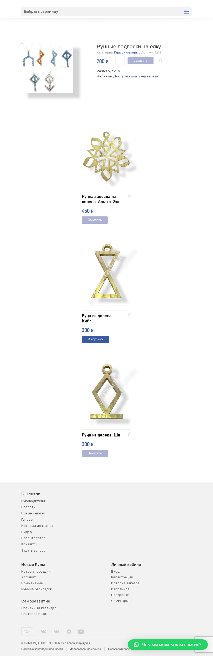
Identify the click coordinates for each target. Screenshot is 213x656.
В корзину (95, 339)
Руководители (33, 501)
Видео (26, 532)
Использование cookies (85, 649)
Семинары (120, 601)
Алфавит (28, 577)
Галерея (28, 519)
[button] (160, 60)
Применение (32, 583)
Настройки (120, 595)
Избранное (120, 589)
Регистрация (122, 577)
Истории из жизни (37, 526)
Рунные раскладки (36, 589)
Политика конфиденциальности (42, 649)
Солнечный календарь (39, 608)
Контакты (29, 544)
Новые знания (33, 513)
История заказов (125, 583)
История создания (36, 571)
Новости (28, 507)
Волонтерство (33, 538)
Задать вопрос (33, 550)
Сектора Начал (33, 614)
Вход (115, 571)
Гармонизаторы (126, 52)
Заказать (141, 60)
